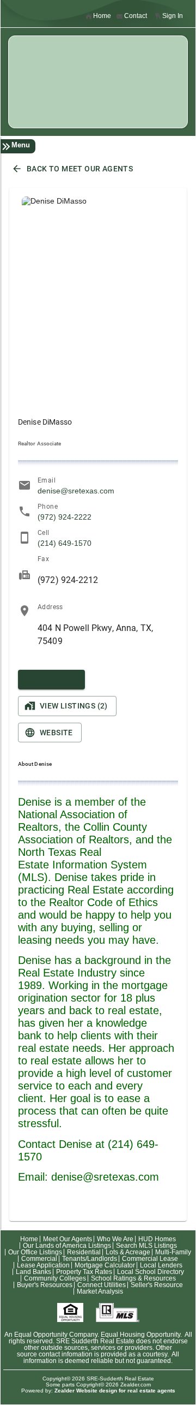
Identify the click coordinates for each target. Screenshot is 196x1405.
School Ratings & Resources (133, 1278)
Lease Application (43, 1265)
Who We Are (115, 1239)
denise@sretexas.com (76, 490)
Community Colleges (55, 1278)
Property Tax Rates (84, 1272)
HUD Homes (157, 1239)
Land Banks (33, 1272)
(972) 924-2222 (64, 517)
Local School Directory (150, 1272)
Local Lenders (161, 1265)
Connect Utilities (101, 1285)
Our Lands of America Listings (67, 1245)
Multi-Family (173, 1252)
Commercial (39, 1258)
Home (102, 16)
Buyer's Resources (44, 1285)
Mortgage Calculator (105, 1265)
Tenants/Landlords (89, 1258)
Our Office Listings (35, 1252)
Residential (84, 1252)
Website (56, 732)
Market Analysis (100, 1291)
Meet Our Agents (67, 1239)
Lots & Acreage (128, 1252)
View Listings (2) (74, 705)
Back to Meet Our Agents (80, 168)
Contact (135, 16)
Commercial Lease (150, 1258)
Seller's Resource (157, 1285)
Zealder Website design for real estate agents (114, 1391)
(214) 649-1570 (64, 543)
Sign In (172, 16)
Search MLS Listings (146, 1245)
